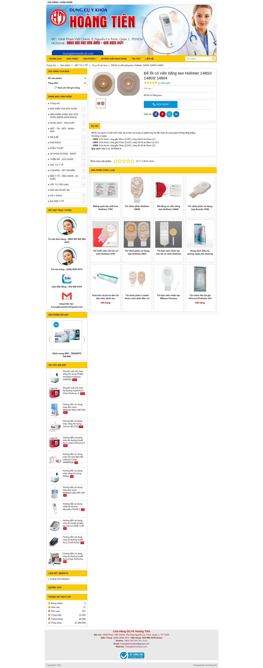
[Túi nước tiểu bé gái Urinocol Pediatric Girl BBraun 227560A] (200, 279)
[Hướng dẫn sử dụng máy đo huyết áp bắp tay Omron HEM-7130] (55, 526)
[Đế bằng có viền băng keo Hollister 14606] (168, 190)
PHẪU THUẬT (57, 148)
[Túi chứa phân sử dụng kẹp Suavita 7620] (200, 190)
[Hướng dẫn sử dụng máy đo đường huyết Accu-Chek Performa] (55, 559)
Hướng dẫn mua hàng (114, 58)
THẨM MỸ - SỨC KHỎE (61, 159)
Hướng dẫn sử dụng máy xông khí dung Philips (72, 473)
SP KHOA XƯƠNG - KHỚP (63, 154)
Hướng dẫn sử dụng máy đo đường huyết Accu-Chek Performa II (74, 440)
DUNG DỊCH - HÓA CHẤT (62, 123)
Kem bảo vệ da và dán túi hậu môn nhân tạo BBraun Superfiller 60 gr (105, 298)
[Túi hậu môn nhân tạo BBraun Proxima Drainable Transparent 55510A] (168, 279)
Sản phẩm (88, 58)
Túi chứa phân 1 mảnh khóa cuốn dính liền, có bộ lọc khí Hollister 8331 (137, 298)
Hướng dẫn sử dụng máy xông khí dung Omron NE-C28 (72, 424)
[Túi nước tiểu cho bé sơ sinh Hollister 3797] (105, 234)
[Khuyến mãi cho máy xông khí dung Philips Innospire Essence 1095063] (55, 376)
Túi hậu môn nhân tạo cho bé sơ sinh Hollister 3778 (168, 254)
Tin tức (136, 58)
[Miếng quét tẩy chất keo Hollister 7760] (105, 190)
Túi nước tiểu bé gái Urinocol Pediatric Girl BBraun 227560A (200, 298)
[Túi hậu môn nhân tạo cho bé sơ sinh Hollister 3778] (168, 234)
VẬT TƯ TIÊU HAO (59, 184)
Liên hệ (149, 58)
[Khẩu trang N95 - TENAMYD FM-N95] (66, 335)
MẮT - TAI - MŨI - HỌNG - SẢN (62, 130)
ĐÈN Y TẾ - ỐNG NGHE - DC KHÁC (64, 177)
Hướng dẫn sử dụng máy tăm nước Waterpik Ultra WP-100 (74, 490)
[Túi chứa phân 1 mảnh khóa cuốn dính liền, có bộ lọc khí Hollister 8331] (137, 279)
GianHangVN (211, 665)
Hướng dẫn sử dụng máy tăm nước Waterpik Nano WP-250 (74, 407)
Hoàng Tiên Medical (59, 579)
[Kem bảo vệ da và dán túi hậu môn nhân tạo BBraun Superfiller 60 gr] (105, 279)
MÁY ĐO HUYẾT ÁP (60, 190)
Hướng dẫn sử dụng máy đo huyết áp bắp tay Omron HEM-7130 (73, 523)
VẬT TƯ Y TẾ (56, 165)
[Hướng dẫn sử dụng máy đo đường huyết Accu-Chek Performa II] (55, 443)
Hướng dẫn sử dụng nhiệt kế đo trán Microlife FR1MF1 (72, 506)
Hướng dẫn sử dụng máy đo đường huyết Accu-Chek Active (73, 540)
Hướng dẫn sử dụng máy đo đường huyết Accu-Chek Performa (73, 556)
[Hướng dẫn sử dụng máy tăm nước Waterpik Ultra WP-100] (55, 493)
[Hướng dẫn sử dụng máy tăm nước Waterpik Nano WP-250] (55, 410)
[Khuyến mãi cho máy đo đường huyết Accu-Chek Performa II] (55, 393)
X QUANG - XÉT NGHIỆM (62, 170)
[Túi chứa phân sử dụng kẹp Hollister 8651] (137, 234)
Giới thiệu (72, 58)
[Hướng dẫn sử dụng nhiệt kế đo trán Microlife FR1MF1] (55, 509)
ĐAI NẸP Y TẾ (57, 201)
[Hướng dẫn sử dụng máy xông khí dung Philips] (55, 476)
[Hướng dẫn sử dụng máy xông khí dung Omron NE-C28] (55, 426)
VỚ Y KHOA (56, 195)
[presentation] (50, 340)
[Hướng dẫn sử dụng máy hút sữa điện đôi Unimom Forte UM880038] (55, 459)
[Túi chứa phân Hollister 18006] (137, 190)
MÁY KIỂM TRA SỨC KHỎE (63, 109)
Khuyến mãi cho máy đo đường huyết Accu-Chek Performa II (73, 390)
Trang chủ (55, 58)
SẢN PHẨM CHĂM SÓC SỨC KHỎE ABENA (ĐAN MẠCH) (64, 116)
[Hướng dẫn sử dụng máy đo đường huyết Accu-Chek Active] (55, 542)
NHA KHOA (55, 142)
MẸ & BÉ (54, 137)
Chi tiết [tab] (94, 126)
